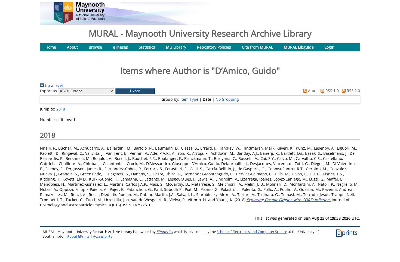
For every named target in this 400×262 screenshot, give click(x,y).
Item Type (189, 99)
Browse (95, 47)
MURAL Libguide (299, 47)
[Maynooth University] (79, 22)
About (72, 47)
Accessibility (102, 236)
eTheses (120, 47)
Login (329, 47)
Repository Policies (214, 47)
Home (50, 47)
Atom (312, 90)
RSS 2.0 (353, 90)
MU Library (176, 47)
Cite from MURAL (257, 47)
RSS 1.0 (331, 90)
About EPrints (78, 236)
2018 (60, 109)
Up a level (53, 85)
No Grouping (227, 99)
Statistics (147, 47)
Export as (48, 90)
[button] (135, 91)
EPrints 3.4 (164, 231)
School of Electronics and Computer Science (252, 231)
